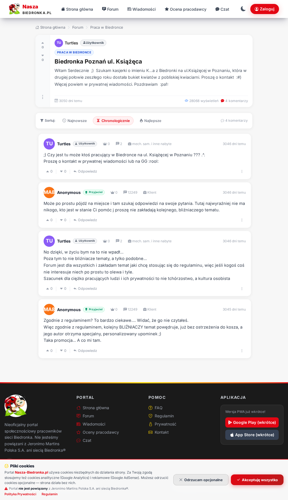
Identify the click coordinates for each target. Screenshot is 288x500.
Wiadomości (94, 424)
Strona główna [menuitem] (79, 9)
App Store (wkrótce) (254, 434)
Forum (77, 27)
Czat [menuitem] (224, 9)
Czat (87, 440)
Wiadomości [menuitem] (144, 9)
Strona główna (52, 27)
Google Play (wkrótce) (254, 422)
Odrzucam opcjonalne (203, 480)
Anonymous (69, 192)
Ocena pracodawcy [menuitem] (188, 9)
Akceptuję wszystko (260, 480)
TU (59, 43)
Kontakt (162, 432)
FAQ (159, 407)
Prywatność (165, 424)
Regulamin (164, 415)
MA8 (49, 192)
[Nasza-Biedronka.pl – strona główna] (15, 406)
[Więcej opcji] (42, 97)
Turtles (71, 42)
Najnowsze (77, 121)
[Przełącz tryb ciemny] (243, 9)
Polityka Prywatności (20, 494)
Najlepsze (152, 121)
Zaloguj (267, 8)
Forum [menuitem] (112, 9)
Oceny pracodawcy (101, 432)
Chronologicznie (116, 121)
